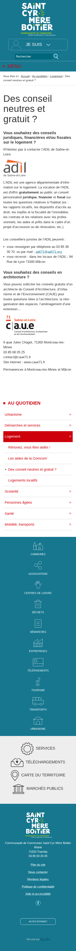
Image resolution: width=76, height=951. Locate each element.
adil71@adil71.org (49, 252)
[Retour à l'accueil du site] (38, 19)
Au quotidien (40, 76)
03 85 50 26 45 (38, 856)
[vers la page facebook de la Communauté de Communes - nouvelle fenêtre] (38, 904)
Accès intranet (38, 921)
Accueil (25, 76)
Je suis (34, 44)
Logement (56, 76)
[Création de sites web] (45, 939)
